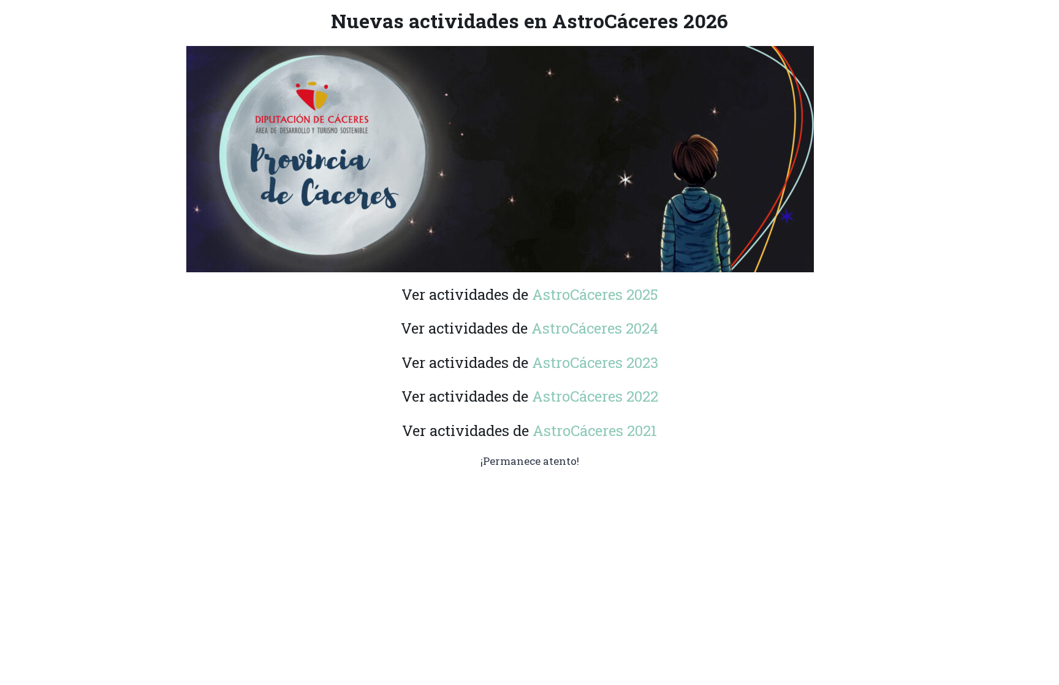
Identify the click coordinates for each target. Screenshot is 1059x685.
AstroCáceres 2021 (595, 430)
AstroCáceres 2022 (595, 396)
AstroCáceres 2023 (595, 362)
